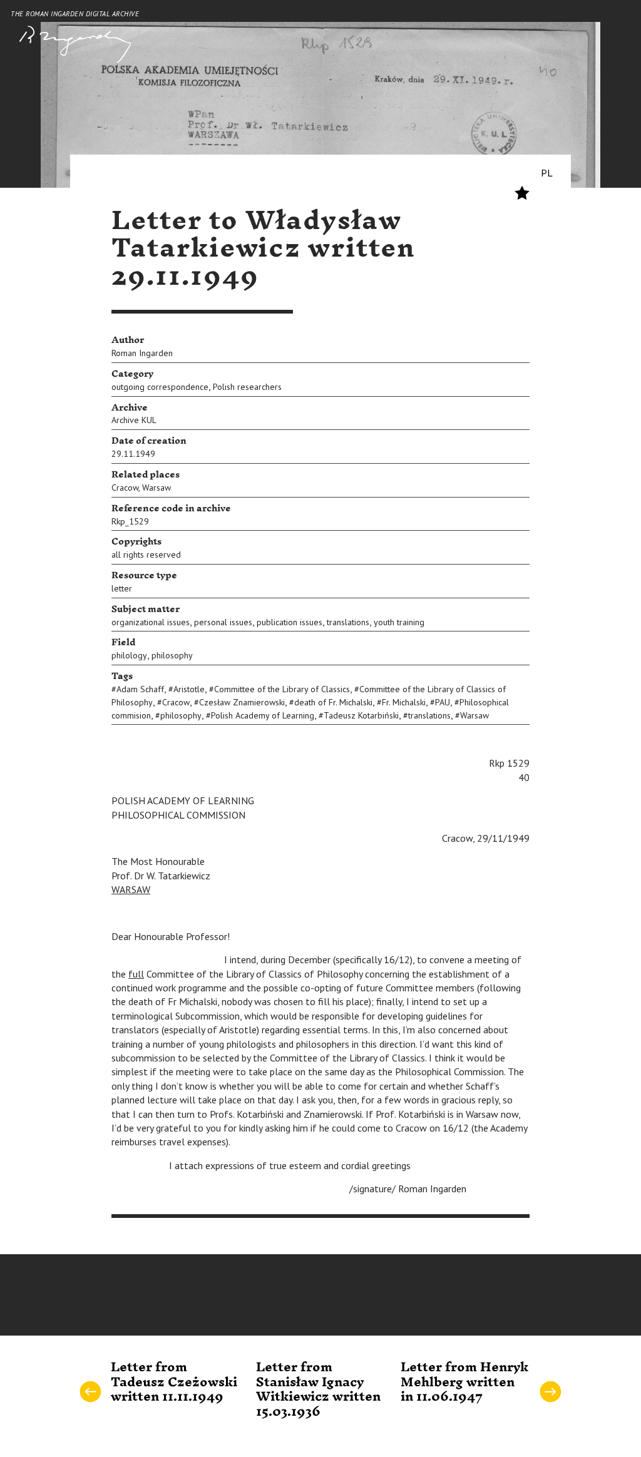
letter (121, 588)
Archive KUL (133, 420)
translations (348, 622)
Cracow (124, 487)
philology (129, 655)
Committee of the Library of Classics (282, 689)
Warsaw (156, 487)
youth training (399, 622)
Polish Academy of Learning (262, 715)
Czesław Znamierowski (242, 702)
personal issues (223, 622)
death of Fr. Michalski (333, 702)
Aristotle (189, 689)
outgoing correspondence (159, 386)
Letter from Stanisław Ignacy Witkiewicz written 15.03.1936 (318, 1389)
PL (547, 173)
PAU (442, 702)
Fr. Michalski (404, 702)
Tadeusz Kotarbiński (361, 715)
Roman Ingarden (142, 353)
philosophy (172, 655)
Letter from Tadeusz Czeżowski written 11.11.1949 (174, 1382)
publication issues (289, 622)
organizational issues (150, 622)
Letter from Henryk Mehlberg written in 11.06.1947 (464, 1382)
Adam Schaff (140, 689)
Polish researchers (247, 386)
